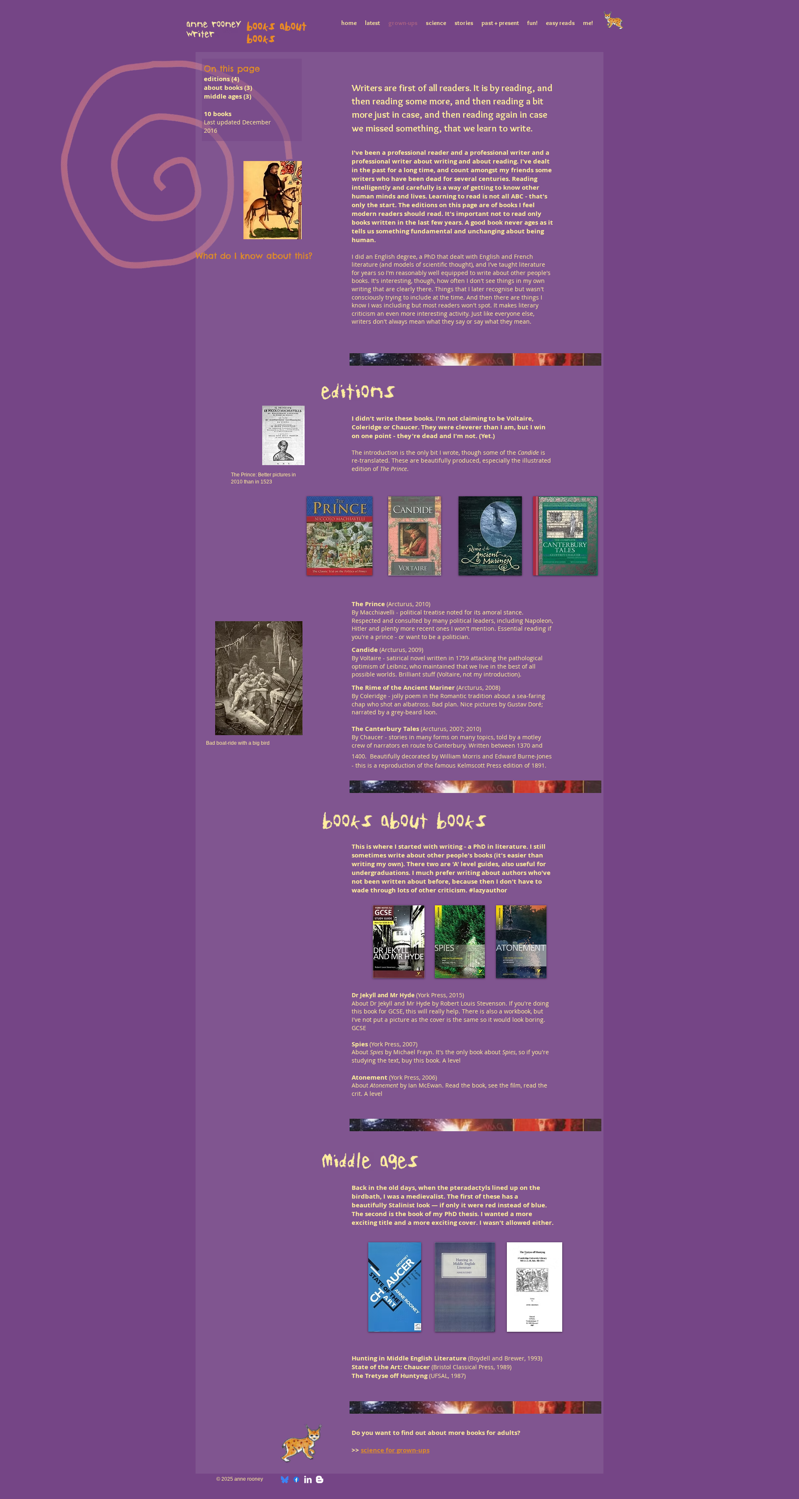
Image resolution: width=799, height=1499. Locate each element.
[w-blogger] (319, 1479)
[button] (339, 535)
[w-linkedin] (308, 1479)
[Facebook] (296, 1479)
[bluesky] (284, 1479)
